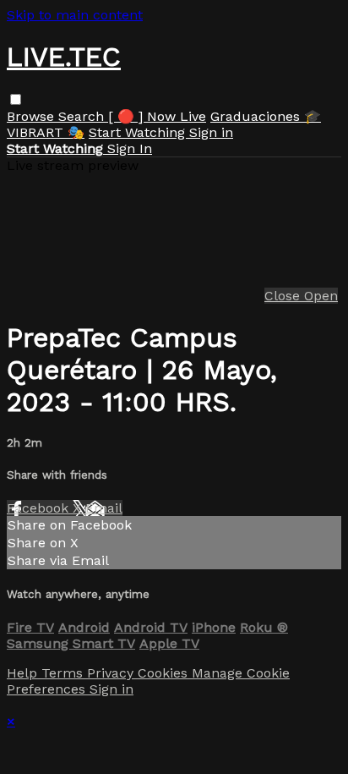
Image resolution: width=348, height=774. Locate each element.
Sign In (129, 148)
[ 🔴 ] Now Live (157, 116)
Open (321, 296)
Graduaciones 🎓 (265, 116)
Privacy (112, 673)
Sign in (211, 132)
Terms (64, 673)
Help (24, 673)
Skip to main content (75, 15)
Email (103, 508)
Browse (32, 116)
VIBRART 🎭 (45, 132)
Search (83, 116)
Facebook (40, 508)
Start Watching (139, 132)
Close (284, 296)
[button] (15, 99)
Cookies (165, 673)
